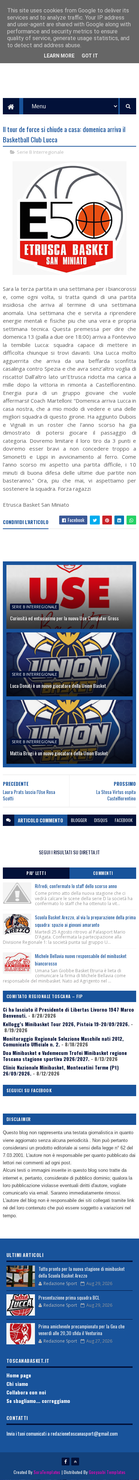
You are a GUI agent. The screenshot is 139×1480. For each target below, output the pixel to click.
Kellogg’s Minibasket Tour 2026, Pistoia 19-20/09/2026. (66, 1024)
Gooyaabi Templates (107, 1472)
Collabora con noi (26, 1392)
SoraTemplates (47, 1472)
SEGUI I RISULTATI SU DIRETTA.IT (69, 852)
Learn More (59, 56)
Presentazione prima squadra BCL (68, 1297)
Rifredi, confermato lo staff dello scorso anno (76, 885)
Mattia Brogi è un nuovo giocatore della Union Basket (59, 753)
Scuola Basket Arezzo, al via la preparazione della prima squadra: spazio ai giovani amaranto (85, 921)
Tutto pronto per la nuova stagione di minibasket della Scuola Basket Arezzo (81, 1272)
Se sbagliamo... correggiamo (38, 1400)
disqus (101, 820)
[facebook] (66, 1461)
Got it (90, 56)
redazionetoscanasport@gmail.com (84, 1433)
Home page (18, 1375)
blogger (79, 820)
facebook (124, 820)
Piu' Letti (36, 873)
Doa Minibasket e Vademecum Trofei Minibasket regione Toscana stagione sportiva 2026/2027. (65, 1055)
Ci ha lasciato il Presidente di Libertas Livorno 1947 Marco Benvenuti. (68, 1012)
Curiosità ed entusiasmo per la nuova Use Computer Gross (64, 618)
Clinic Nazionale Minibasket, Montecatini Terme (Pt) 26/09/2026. (61, 1070)
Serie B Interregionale (40, 152)
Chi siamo (17, 1383)
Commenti (103, 873)
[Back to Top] (75, 1461)
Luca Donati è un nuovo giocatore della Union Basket (58, 685)
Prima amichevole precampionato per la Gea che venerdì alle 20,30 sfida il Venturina (81, 1330)
